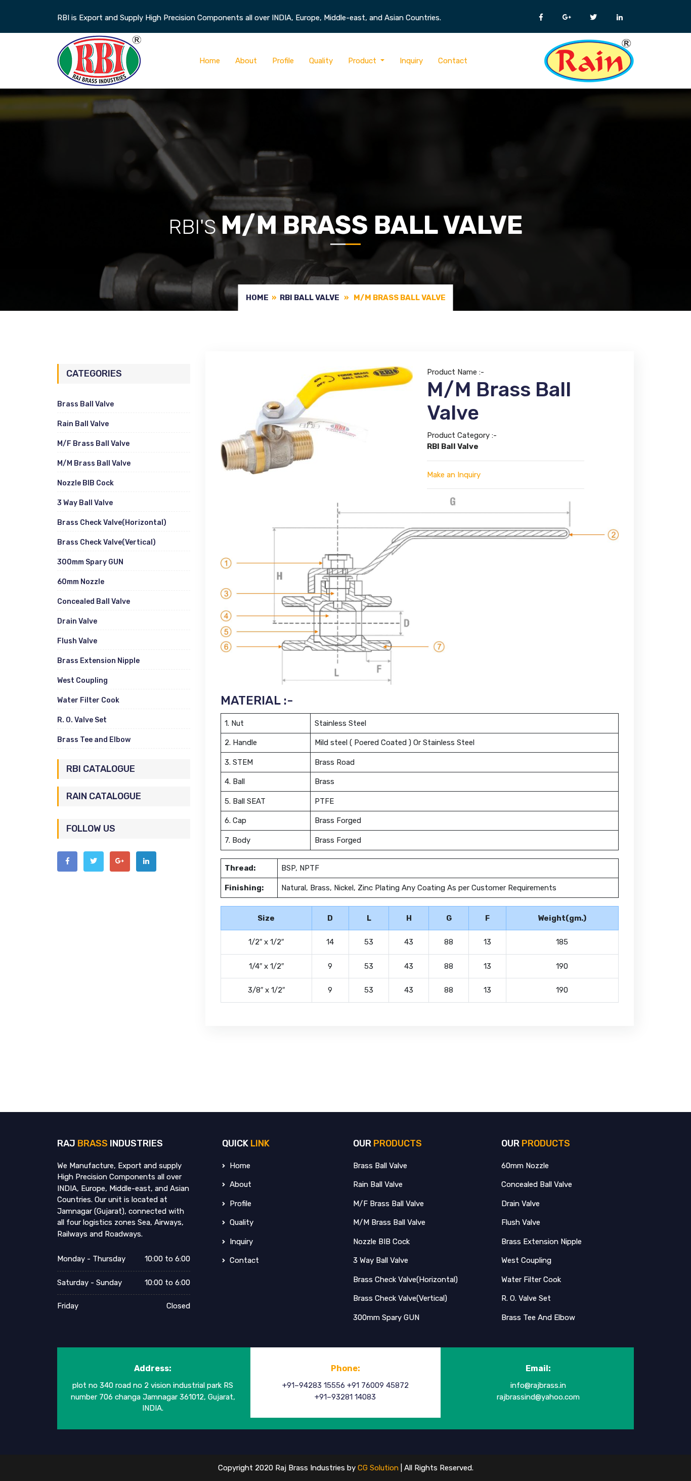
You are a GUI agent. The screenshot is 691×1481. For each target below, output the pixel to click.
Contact (452, 60)
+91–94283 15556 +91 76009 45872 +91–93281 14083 (345, 1391)
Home (209, 60)
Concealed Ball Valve (93, 601)
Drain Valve (77, 621)
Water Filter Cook (88, 700)
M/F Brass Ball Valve (93, 443)
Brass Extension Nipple (98, 660)
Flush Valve (77, 641)
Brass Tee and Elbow (94, 739)
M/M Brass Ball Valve (94, 463)
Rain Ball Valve (83, 424)
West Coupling (82, 680)
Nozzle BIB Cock (85, 483)
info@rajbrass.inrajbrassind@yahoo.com (538, 1391)
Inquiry (411, 60)
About (246, 60)
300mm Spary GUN (90, 562)
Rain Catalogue (103, 796)
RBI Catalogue (100, 768)
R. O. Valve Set (82, 720)
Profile (283, 60)
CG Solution (379, 1467)
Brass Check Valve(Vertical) (106, 542)
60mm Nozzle (80, 582)
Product (363, 60)
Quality (321, 60)
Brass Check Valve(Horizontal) (111, 522)
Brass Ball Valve (85, 404)
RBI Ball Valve (309, 297)
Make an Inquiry (454, 474)
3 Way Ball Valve (85, 503)
